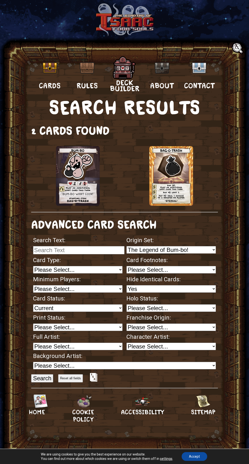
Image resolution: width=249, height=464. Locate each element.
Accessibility (142, 412)
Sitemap (203, 412)
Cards (50, 85)
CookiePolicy (83, 415)
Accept (194, 456)
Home (37, 412)
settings (166, 459)
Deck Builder (124, 85)
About (162, 85)
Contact (199, 85)
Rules (87, 85)
